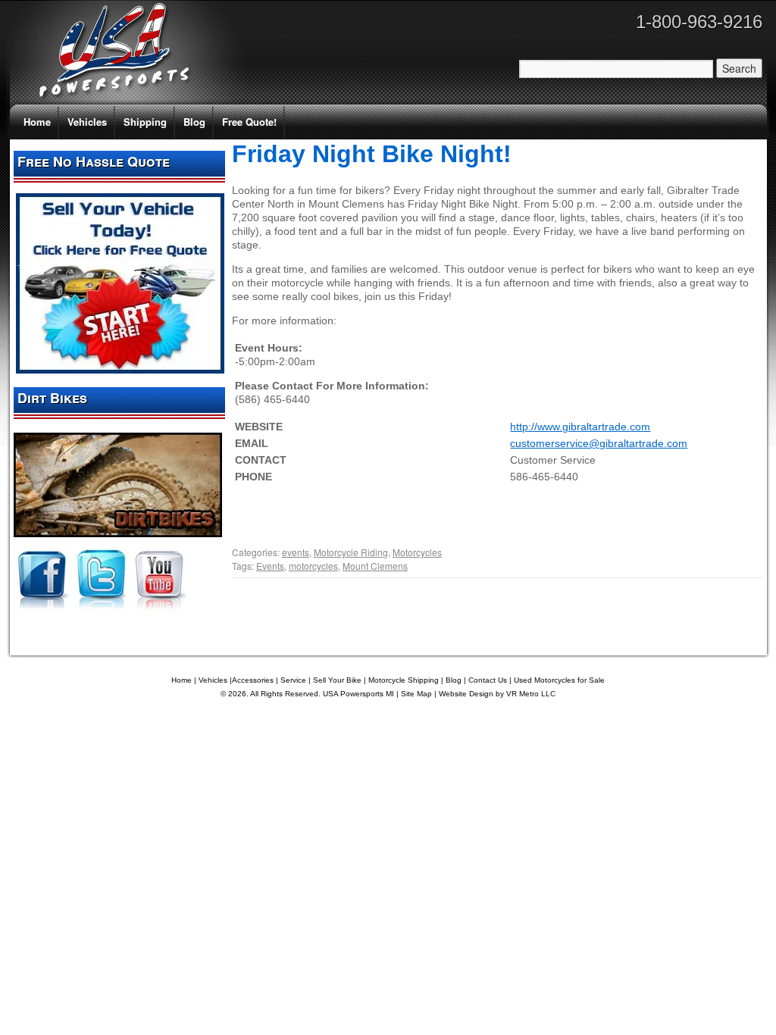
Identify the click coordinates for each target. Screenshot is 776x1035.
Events (270, 565)
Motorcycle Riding (351, 552)
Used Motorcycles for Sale (559, 680)
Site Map (416, 693)
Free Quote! (249, 121)
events (295, 552)
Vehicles (87, 121)
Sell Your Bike (337, 680)
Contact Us (487, 680)
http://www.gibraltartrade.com (580, 427)
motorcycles (313, 565)
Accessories (253, 680)
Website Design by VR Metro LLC (497, 693)
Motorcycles (417, 552)
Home (37, 121)
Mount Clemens (375, 565)
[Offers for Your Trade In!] (120, 370)
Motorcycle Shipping (403, 680)
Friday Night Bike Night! (372, 153)
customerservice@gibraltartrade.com (598, 443)
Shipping (145, 121)
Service (293, 680)
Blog (194, 121)
